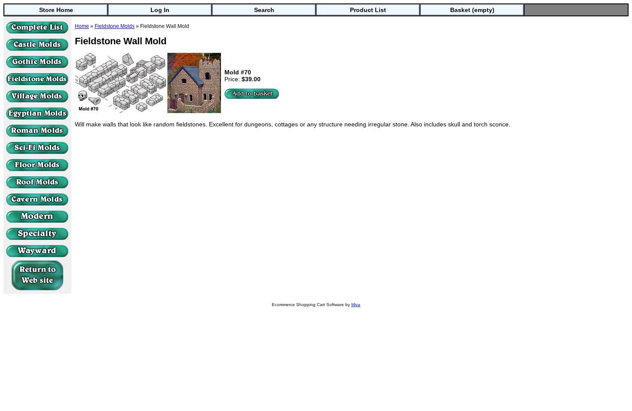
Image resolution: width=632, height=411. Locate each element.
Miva (355, 304)
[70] (251, 94)
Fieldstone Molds (115, 26)
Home (82, 26)
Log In (159, 9)
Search (264, 9)
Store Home (56, 9)
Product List (368, 9)
